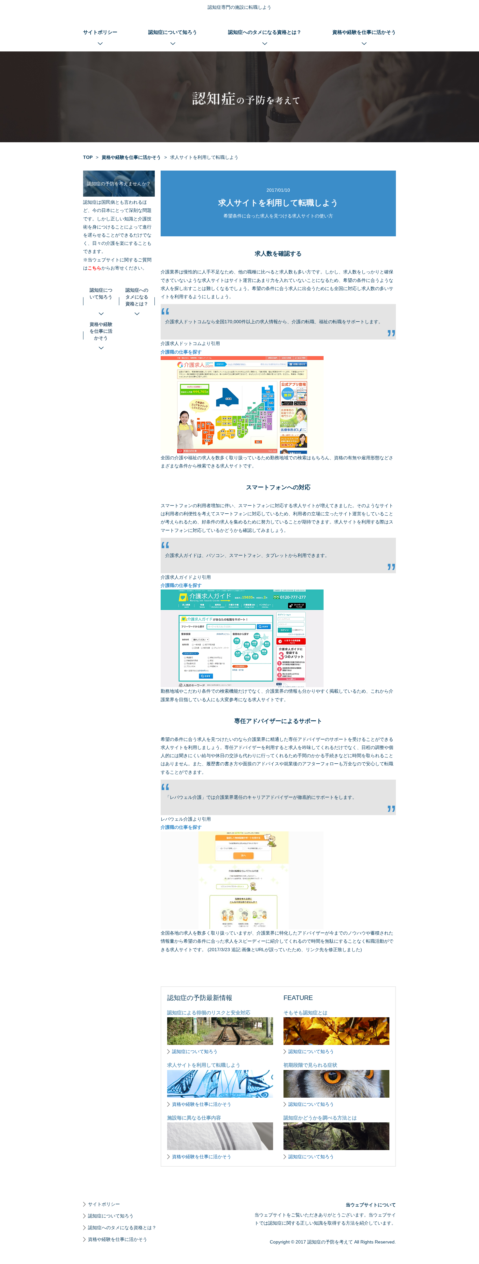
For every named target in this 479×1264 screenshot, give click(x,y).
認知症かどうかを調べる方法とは (320, 1117)
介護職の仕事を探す (181, 351)
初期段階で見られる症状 (310, 1065)
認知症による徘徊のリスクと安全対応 (208, 1012)
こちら (94, 268)
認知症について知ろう (172, 32)
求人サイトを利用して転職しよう (203, 1065)
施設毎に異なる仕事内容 (194, 1117)
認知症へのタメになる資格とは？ (264, 32)
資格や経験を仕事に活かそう (364, 32)
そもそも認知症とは (305, 1012)
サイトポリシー (100, 32)
